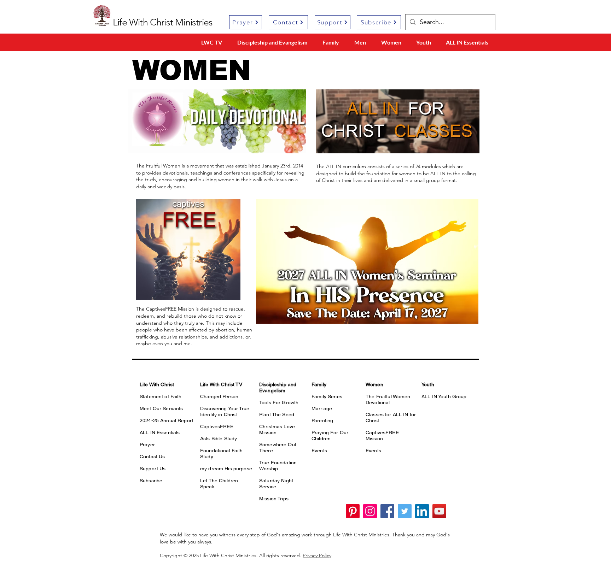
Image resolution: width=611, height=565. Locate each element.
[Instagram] (370, 511)
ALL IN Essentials (160, 432)
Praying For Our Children (330, 435)
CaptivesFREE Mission (382, 435)
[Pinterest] (353, 511)
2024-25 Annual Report (166, 420)
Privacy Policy (317, 555)
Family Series (327, 396)
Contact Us (152, 456)
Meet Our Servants (161, 408)
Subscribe (151, 480)
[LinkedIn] (422, 511)
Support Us (152, 468)
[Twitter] (405, 511)
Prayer (147, 444)
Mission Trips (274, 498)
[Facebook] (387, 511)
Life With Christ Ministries (163, 22)
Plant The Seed (276, 414)
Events (319, 450)
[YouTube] (439, 511)
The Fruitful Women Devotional (388, 399)
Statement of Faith (161, 396)
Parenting (322, 420)
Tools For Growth (278, 402)
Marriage (322, 408)
